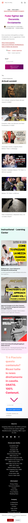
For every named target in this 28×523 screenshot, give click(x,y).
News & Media (20, 28)
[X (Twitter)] (7, 436)
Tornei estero (12, 473)
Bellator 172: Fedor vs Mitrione (10, 193)
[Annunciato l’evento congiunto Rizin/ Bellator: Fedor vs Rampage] (14, 137)
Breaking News (14, 494)
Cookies (14, 488)
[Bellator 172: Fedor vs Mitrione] (14, 184)
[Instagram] (11, 436)
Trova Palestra (14, 492)
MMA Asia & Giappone (12, 457)
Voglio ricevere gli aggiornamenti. (14, 66)
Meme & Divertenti (12, 453)
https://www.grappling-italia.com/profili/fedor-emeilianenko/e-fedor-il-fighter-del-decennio (13, 44)
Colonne (12, 448)
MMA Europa (12, 461)
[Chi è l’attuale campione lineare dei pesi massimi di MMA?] (14, 91)
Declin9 (17, 520)
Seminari (12, 471)
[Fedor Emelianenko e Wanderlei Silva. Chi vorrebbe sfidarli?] (14, 205)
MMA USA (12, 465)
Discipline (12, 450)
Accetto (10, 520)
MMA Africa (13, 455)
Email (7, 58)
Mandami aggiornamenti (14, 409)
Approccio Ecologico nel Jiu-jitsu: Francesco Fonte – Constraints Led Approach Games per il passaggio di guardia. (13, 307)
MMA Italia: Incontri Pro (12, 463)
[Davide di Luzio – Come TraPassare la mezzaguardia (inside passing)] (14, 253)
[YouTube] (14, 436)
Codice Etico (14, 504)
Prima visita (14, 490)
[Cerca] (21, 2)
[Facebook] (3, 436)
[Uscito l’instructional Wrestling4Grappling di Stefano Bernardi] (14, 328)
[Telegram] (18, 436)
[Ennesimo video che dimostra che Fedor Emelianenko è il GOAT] (14, 114)
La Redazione (14, 502)
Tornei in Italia (12, 475)
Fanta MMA (12, 451)
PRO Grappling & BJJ (12, 469)
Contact (14, 506)
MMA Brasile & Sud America (13, 459)
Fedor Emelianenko (8, 78)
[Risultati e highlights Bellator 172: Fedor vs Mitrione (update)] (14, 161)
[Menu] (25, 2)
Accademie (12, 446)
